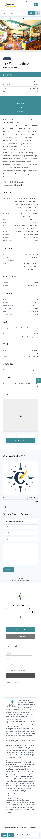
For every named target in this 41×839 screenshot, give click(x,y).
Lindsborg (21, 18)
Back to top (33, 827)
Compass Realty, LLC (14, 456)
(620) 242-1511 (32, 498)
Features (20, 103)
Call (4, 835)
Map (20, 107)
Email (11, 835)
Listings (10, 18)
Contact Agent (20, 629)
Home (3, 18)
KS (15, 18)
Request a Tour (20, 636)
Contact (20, 111)
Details (20, 99)
